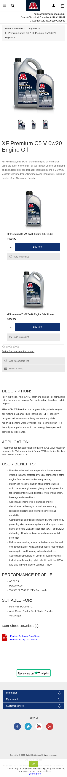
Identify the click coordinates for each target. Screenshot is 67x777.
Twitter (28, 726)
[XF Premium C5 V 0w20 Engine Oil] (21, 125)
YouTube (38, 726)
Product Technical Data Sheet (25, 636)
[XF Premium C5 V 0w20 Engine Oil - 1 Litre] (33, 125)
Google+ (49, 726)
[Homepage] (33, 5)
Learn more (35, 774)
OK (33, 764)
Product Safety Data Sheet (23, 639)
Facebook (17, 726)
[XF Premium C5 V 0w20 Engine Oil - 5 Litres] (45, 125)
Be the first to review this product (18, 351)
